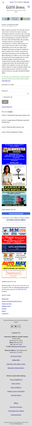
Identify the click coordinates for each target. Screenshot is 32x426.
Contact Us (5, 313)
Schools (4, 308)
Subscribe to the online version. (16, 364)
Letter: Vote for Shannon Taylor (12, 132)
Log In (12, 2)
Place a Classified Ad (16, 380)
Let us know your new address (16, 220)
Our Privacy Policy (16, 356)
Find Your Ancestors (16, 407)
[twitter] (12, 326)
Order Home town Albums (16, 411)
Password (4, 91)
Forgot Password (7, 107)
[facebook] (15, 326)
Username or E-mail (8, 84)
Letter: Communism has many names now (16, 115)
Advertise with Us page (21, 287)
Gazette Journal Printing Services (12, 301)
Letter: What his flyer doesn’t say (13, 127)
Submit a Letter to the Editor (16, 391)
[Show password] (28, 93)
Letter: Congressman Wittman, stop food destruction (15, 121)
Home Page (5, 299)
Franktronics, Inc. (19, 423)
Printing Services (16, 415)
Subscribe (26, 2)
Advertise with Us (16, 395)
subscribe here (6, 81)
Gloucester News (7, 304)
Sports (4, 311)
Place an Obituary (16, 387)
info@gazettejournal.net (18, 346)
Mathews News (6, 306)
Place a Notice (16, 383)
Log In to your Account (16, 213)
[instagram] (19, 326)
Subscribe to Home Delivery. (16, 368)
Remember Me (7, 97)
